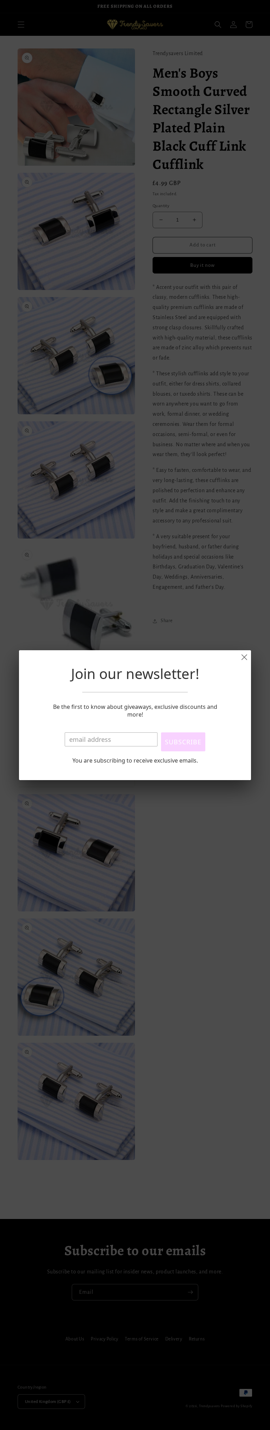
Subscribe (183, 742)
